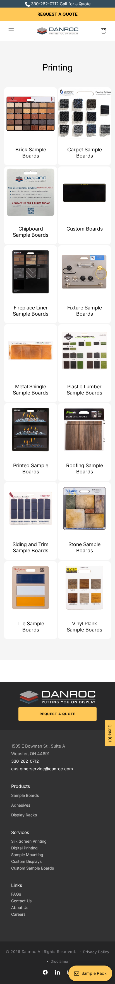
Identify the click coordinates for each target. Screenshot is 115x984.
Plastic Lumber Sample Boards (84, 390)
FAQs (16, 894)
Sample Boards (25, 795)
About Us (19, 907)
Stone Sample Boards (84, 547)
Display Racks (24, 814)
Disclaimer (60, 961)
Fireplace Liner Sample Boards (30, 311)
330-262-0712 (25, 761)
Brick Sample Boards (30, 153)
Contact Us (21, 900)
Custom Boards (84, 229)
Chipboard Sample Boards (30, 232)
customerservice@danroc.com (42, 768)
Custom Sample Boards (32, 868)
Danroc (28, 951)
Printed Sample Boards (30, 468)
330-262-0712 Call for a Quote (61, 3)
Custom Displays (26, 861)
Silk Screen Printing (29, 841)
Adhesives (20, 805)
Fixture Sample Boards (84, 311)
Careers (18, 914)
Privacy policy (96, 952)
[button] (11, 31)
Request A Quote (57, 14)
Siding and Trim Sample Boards (31, 547)
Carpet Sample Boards (84, 153)
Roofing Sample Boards (84, 468)
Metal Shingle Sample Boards (30, 390)
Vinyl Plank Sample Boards (84, 627)
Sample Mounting (27, 854)
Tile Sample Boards (30, 627)
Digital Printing (24, 848)
